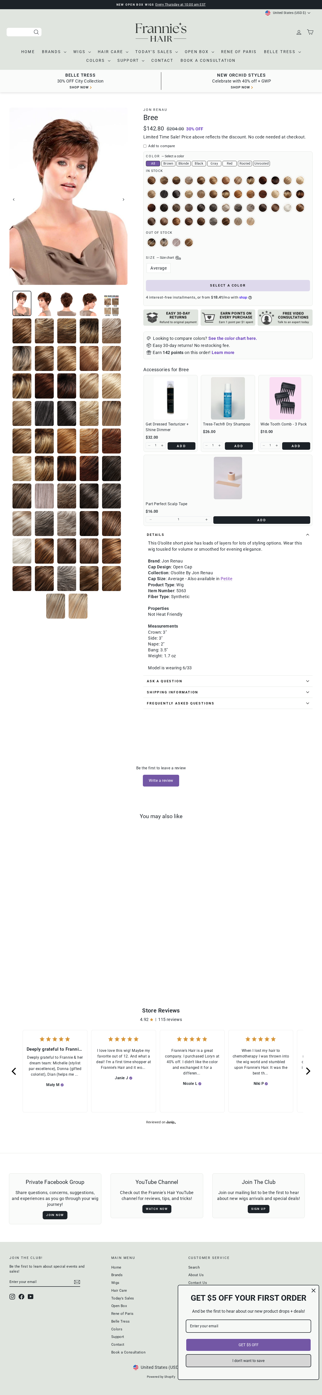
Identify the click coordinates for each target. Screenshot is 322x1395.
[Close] (313, 1290)
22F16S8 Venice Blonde (201, 194)
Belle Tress (280, 52)
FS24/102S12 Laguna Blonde (250, 221)
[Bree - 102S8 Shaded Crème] (52, 967)
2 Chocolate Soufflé (176, 194)
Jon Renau (155, 110)
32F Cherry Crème (151, 207)
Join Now (55, 1215)
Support (129, 60)
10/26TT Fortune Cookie (176, 180)
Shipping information (172, 692)
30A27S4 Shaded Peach (300, 194)
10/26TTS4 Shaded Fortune (151, 242)
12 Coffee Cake (213, 180)
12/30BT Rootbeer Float (226, 180)
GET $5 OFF (249, 1345)
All (153, 163)
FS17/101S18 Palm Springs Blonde (238, 221)
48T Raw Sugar (226, 207)
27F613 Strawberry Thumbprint (250, 194)
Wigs (80, 52)
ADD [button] (181, 446)
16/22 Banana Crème (300, 180)
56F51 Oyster (250, 207)
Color (165, 156)
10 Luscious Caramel (151, 180)
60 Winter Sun (287, 207)
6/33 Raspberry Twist (275, 207)
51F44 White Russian (238, 207)
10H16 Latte (201, 180)
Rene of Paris (239, 52)
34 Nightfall (164, 207)
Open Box (198, 52)
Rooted (245, 163)
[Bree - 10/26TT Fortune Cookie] (32, 967)
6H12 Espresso (151, 221)
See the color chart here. (232, 338)
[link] (170, 398)
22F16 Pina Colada (189, 194)
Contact (162, 60)
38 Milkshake (176, 207)
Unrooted (261, 163)
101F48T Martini (189, 180)
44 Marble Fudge (213, 207)
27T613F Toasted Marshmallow (275, 194)
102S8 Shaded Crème (164, 242)
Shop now (79, 87)
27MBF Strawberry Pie (263, 194)
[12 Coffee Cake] (71, 967)
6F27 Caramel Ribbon (300, 207)
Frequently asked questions (181, 703)
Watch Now (157, 1209)
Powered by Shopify (161, 1376)
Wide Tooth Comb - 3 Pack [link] (283, 424)
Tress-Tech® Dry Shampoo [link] (226, 424)
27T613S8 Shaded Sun (287, 194)
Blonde (183, 163)
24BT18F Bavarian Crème (213, 194)
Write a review (161, 780)
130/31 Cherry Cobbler (263, 180)
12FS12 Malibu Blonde (238, 180)
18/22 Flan (151, 194)
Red (230, 163)
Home (28, 52)
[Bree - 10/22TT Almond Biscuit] (26, 967)
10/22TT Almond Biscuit (164, 180)
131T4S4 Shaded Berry (275, 180)
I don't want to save (248, 1360)
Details (156, 535)
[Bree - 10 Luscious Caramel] (20, 967)
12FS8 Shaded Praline (250, 180)
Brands (52, 52)
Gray (214, 163)
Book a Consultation (208, 60)
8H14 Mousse (201, 221)
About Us (196, 1275)
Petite (226, 578)
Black (199, 163)
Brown (168, 163)
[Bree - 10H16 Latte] (58, 967)
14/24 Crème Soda (287, 180)
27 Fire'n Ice (238, 194)
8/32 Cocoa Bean (189, 221)
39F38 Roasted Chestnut (189, 207)
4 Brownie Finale (201, 207)
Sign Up (258, 1209)
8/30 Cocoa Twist (176, 221)
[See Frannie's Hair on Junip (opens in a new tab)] (171, 1122)
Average (158, 268)
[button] (149, 445)
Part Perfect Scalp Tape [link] (166, 504)
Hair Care (111, 52)
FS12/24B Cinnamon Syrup (189, 242)
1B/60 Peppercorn (164, 194)
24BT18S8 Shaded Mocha (226, 194)
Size (160, 257)
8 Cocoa (164, 221)
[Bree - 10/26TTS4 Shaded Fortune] (39, 967)
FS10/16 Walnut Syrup (226, 221)
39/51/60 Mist (176, 242)
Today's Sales (154, 52)
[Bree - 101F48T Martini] (45, 967)
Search (194, 1267)
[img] (62, 1085)
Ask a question (164, 681)
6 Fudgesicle (263, 207)
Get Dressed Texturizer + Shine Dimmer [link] (167, 427)
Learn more (223, 352)
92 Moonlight (213, 221)
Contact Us (197, 1283)
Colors (96, 60)
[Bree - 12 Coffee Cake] (64, 967)
